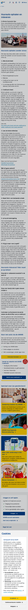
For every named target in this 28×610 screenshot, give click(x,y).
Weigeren (13, 606)
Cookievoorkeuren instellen (13, 602)
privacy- (20, 590)
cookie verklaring (8, 592)
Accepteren (13, 598)
